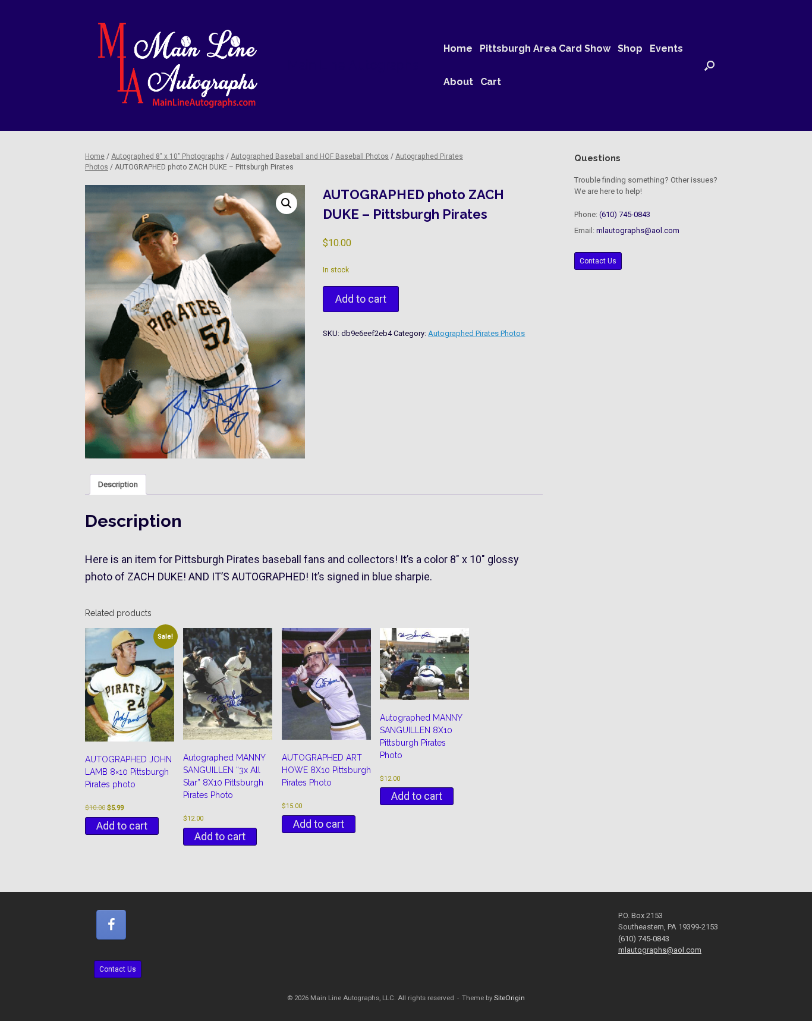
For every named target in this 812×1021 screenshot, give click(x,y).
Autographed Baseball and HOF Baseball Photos (310, 156)
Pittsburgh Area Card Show (545, 48)
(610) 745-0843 (624, 214)
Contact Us (598, 261)
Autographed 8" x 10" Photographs (167, 156)
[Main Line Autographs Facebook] (111, 925)
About (458, 81)
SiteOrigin (509, 998)
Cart (490, 81)
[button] (709, 65)
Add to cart (360, 299)
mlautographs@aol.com (637, 230)
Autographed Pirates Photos (476, 333)
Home (458, 48)
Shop (630, 48)
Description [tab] (118, 484)
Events (666, 48)
